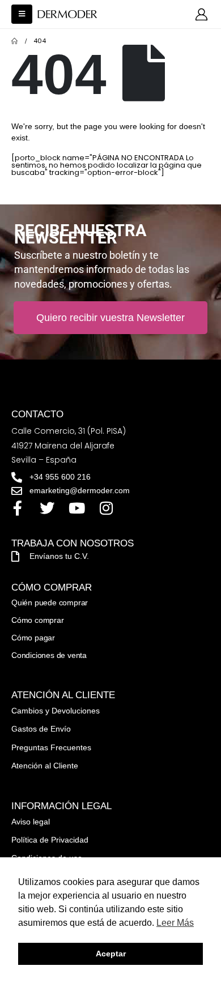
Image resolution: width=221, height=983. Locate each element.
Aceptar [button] (111, 953)
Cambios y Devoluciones (55, 710)
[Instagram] (106, 508)
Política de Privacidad (49, 839)
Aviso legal (30, 821)
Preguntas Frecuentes (51, 747)
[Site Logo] (67, 14)
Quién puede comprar (49, 602)
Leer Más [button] (175, 923)
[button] (21, 14)
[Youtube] (76, 508)
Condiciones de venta (49, 655)
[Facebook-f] (17, 508)
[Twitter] (47, 508)
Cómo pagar (33, 637)
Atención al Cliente (44, 765)
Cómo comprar (37, 620)
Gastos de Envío (41, 728)
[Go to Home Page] (14, 41)
